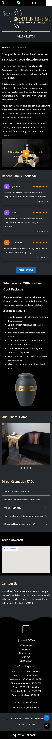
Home (7, 47)
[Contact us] (47, 718)
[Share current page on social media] (47, 726)
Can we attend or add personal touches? (23, 515)
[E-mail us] (34, 3)
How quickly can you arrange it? (19, 524)
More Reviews (26, 269)
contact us (35, 595)
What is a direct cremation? (17, 491)
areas (18, 707)
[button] (21, 468)
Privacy (31, 724)
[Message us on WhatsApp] (18, 3)
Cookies (20, 724)
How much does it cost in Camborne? (22, 499)
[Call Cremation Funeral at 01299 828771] (2, 3)
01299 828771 (26, 36)
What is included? (12, 507)
